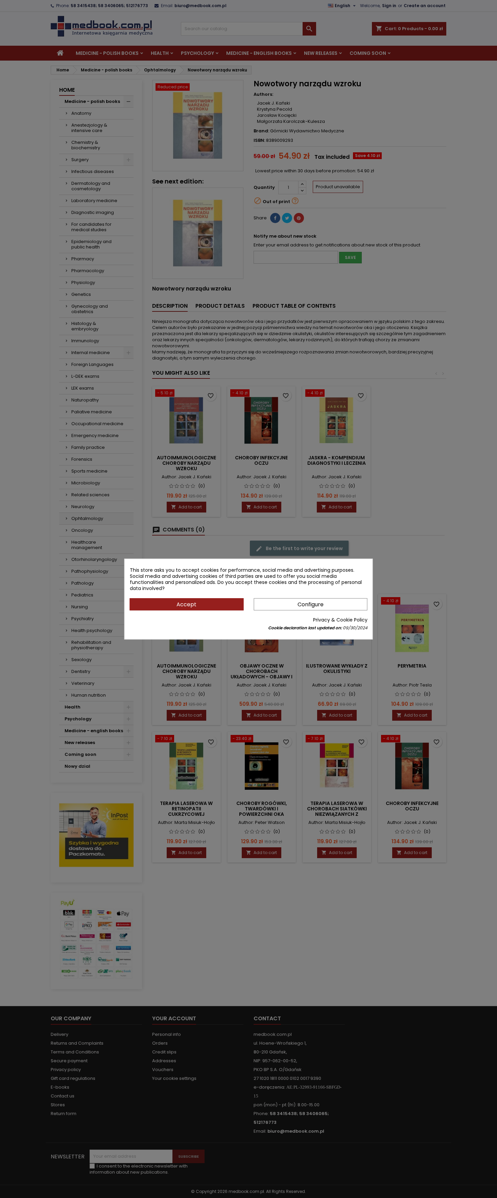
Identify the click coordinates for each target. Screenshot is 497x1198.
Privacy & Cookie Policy (340, 620)
